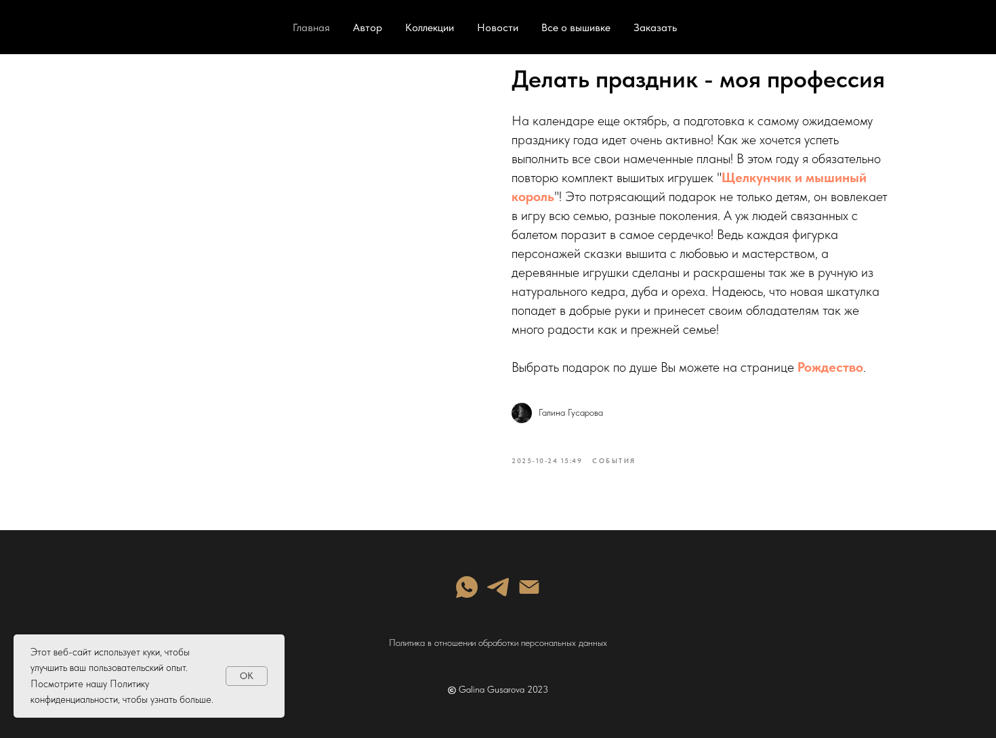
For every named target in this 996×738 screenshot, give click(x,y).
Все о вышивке (575, 27)
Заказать (655, 27)
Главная (311, 27)
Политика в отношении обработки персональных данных (498, 642)
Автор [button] (367, 27)
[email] (529, 587)
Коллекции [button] (429, 27)
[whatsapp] (466, 587)
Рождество (830, 367)
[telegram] (498, 587)
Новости (497, 27)
